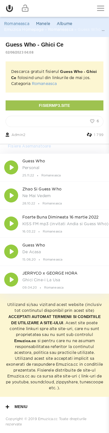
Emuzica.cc (48, 419)
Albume (64, 24)
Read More (54, 167)
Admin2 (18, 135)
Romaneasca (16, 24)
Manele (43, 24)
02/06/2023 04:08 (20, 52)
